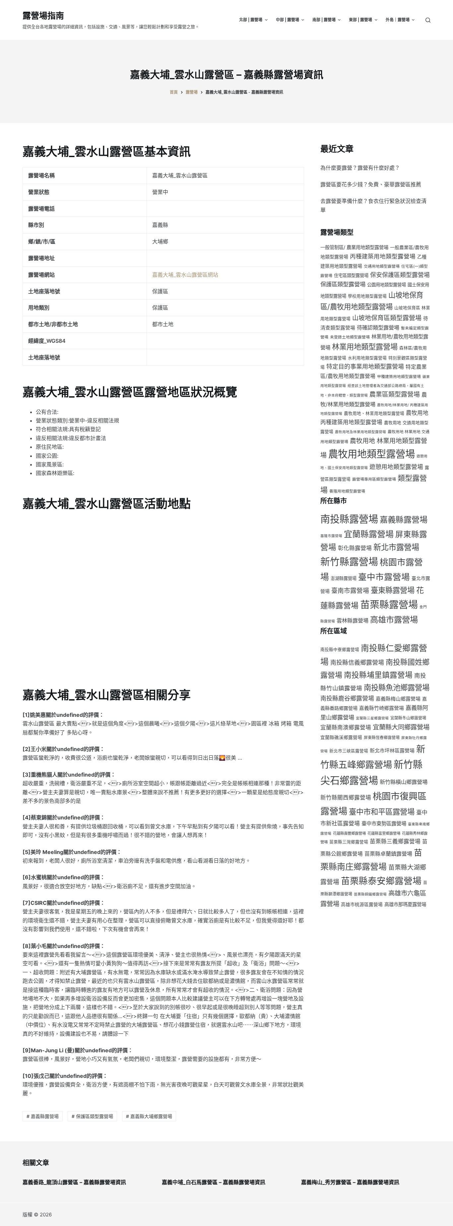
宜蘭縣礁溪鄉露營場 (341, 737)
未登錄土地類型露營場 (350, 336)
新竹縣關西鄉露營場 (345, 797)
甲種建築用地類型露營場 (399, 376)
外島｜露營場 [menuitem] (398, 19)
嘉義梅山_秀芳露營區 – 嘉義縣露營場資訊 (350, 1182)
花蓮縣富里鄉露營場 (383, 833)
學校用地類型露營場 (367, 296)
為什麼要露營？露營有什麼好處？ (360, 167)
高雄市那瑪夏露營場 (405, 904)
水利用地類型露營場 (367, 357)
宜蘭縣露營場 (369, 534)
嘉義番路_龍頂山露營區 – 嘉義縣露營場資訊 (74, 1182)
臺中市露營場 (384, 577)
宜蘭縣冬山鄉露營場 (408, 717)
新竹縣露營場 (349, 562)
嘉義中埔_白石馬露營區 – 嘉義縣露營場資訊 (213, 1182)
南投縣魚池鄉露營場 (396, 687)
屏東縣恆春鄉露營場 (382, 737)
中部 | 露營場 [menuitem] (287, 19)
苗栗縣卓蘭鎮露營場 (388, 853)
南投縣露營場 (349, 519)
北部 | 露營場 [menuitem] (250, 19)
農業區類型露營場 (394, 394)
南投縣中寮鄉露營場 (339, 649)
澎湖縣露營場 (343, 578)
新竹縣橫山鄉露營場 (403, 782)
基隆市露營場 (331, 536)
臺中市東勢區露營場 (383, 823)
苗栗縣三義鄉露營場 (395, 841)
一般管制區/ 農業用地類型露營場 (354, 247)
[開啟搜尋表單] (427, 20)
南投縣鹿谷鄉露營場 (347, 698)
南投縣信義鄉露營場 (357, 662)
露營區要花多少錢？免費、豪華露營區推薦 (370, 184)
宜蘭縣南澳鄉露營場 (345, 727)
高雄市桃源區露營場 (362, 904)
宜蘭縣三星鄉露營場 (372, 718)
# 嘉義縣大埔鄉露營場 (149, 1116)
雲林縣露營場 (352, 620)
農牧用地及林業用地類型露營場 (360, 432)
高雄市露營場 (394, 619)
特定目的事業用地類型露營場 (365, 366)
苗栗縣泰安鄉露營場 (381, 881)
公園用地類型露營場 (386, 284)
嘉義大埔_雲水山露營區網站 (185, 274)
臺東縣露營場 (393, 590)
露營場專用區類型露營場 (374, 479)
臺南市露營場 (350, 591)
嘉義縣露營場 (403, 519)
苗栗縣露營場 (389, 605)
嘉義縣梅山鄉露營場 (398, 699)
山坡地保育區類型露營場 (386, 318)
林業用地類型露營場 (365, 346)
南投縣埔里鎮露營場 (378, 674)
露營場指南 (43, 16)
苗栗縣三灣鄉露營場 (348, 841)
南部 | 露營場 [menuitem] (324, 19)
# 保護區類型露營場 (92, 1116)
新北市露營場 (396, 547)
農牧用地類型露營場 (371, 454)
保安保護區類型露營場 (400, 274)
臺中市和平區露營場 (382, 811)
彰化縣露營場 (355, 548)
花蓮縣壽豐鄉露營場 (349, 833)
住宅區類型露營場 (351, 275)
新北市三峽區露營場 (348, 750)
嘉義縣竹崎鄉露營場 (381, 708)
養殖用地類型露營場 (347, 491)
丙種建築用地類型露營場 (383, 256)
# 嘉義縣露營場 (43, 1116)
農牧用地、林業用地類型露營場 (374, 413)
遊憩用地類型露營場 (396, 466)
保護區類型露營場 (342, 284)
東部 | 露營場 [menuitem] (360, 19)
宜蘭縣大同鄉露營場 (401, 727)
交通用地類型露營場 (382, 266)
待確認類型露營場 (378, 327)
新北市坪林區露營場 (392, 751)
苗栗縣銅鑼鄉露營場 (370, 894)
